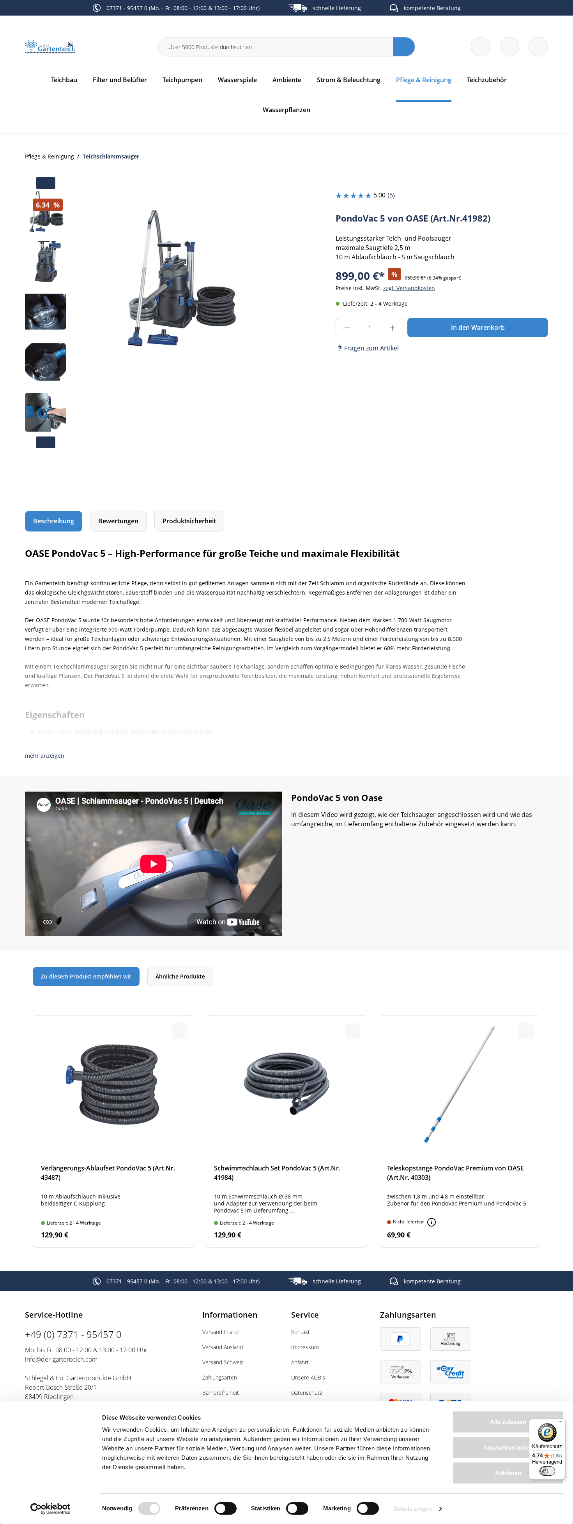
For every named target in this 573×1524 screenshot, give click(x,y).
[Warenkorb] (509, 46)
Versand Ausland (222, 1347)
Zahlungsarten (219, 1377)
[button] (44, 755)
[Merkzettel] (480, 46)
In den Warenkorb (478, 327)
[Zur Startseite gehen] (87, 47)
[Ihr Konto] (538, 46)
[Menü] (560, 1423)
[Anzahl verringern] (347, 327)
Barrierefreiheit (220, 1392)
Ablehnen (508, 1472)
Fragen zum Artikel (371, 348)
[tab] (53, 521)
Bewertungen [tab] (118, 521)
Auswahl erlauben (507, 1447)
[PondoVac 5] (178, 280)
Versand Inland (220, 1332)
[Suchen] (404, 46)
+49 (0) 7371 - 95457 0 (73, 1334)
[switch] (225, 1508)
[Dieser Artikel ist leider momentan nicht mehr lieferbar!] (431, 1222)
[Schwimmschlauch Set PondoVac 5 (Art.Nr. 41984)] (286, 1131)
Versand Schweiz (222, 1362)
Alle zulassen (508, 1421)
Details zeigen (412, 1508)
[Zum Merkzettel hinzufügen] (266, 206)
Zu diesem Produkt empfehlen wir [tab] (86, 976)
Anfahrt (300, 1362)
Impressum (305, 1347)
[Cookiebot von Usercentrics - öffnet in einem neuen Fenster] (50, 1509)
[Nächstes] (264, 328)
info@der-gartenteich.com (61, 1359)
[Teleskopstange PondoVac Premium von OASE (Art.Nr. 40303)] (459, 1131)
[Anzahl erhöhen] (392, 327)
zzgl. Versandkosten (409, 288)
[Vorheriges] (93, 328)
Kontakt (300, 1332)
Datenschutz (306, 1392)
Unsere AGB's (308, 1377)
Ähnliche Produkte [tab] (180, 976)
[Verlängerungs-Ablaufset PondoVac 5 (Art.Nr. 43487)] (113, 1131)
